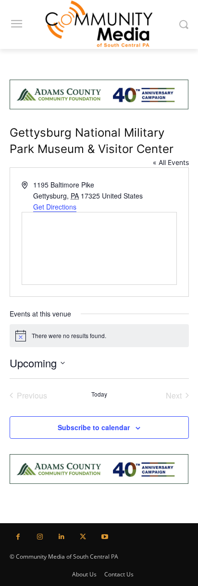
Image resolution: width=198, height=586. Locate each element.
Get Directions (54, 206)
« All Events (171, 162)
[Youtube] (104, 536)
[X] (82, 536)
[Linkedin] (61, 536)
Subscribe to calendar (94, 427)
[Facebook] (18, 536)
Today (99, 394)
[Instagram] (39, 536)
